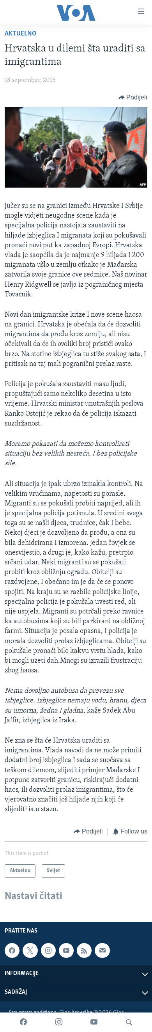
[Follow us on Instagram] (48, 950)
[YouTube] (94, 1022)
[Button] (133, 97)
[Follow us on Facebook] (12, 950)
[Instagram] (59, 1022)
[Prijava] (102, 950)
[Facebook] (23, 1022)
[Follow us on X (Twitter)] (30, 950)
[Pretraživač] (129, 1022)
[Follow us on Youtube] (66, 950)
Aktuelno (21, 33)
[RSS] (84, 950)
